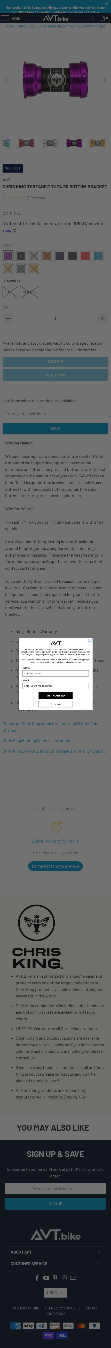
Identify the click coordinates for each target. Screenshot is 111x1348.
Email (25, 680)
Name (25, 667)
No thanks (55, 704)
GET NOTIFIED (55, 695)
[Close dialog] (90, 640)
